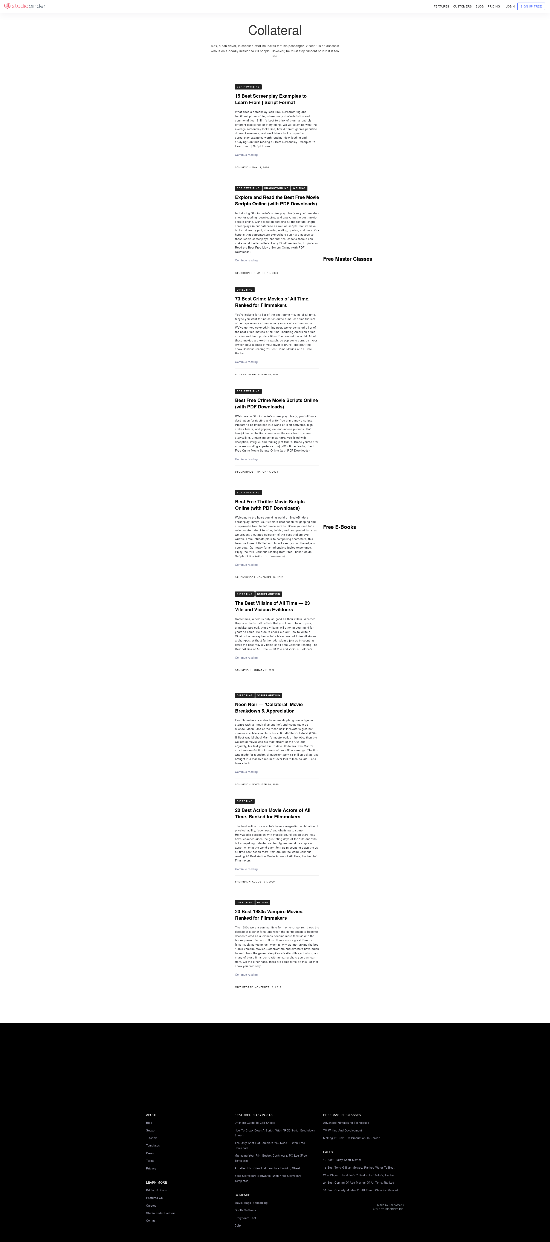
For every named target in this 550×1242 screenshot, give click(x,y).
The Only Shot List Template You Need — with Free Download (270, 1145)
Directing (245, 289)
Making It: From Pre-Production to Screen (351, 1138)
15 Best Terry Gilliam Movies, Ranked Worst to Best (358, 1167)
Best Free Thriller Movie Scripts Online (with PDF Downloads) (270, 504)
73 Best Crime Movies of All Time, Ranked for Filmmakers (272, 301)
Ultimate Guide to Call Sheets (255, 1123)
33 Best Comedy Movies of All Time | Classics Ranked (360, 1190)
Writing (299, 188)
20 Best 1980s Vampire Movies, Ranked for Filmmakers (269, 914)
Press (150, 1153)
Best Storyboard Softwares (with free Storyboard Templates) (268, 1178)
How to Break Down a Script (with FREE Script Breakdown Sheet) (275, 1132)
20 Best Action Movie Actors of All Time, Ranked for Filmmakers (272, 813)
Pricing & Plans (156, 1190)
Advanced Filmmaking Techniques (346, 1123)
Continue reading (246, 155)
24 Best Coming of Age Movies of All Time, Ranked (358, 1182)
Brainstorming (276, 188)
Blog (149, 1123)
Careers (151, 1205)
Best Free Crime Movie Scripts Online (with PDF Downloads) (276, 403)
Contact (151, 1220)
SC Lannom (243, 374)
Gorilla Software (245, 1210)
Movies (262, 902)
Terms (150, 1161)
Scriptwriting (248, 86)
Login (510, 6)
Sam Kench (243, 167)
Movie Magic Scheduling (251, 1203)
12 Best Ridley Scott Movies (342, 1160)
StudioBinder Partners (161, 1213)
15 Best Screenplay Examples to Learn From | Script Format (271, 99)
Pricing (494, 6)
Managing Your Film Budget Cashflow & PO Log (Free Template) (271, 1157)
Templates (153, 1145)
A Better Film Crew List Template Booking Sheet (267, 1168)
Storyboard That (245, 1218)
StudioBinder (245, 272)
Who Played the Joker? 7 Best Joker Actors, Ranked (359, 1175)
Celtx (238, 1225)
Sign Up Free (531, 6)
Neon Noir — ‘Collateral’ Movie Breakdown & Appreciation (269, 707)
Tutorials (152, 1138)
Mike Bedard (244, 987)
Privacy (151, 1168)
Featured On (154, 1198)
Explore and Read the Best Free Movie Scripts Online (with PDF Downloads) (277, 200)
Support (151, 1130)
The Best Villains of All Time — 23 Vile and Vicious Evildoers (272, 606)
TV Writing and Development (342, 1130)
